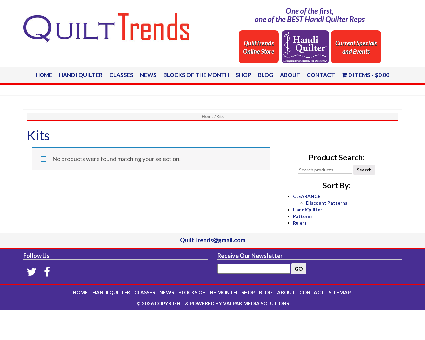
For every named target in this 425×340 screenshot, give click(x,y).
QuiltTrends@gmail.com (212, 240)
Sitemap (340, 292)
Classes (121, 74)
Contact (321, 74)
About (290, 74)
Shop (243, 74)
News (148, 74)
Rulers (300, 223)
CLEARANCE (306, 196)
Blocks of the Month (196, 74)
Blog (265, 74)
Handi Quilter (81, 74)
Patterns (303, 216)
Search (364, 169)
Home (44, 74)
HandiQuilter (307, 209)
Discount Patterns (326, 203)
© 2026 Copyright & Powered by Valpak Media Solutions (212, 303)
